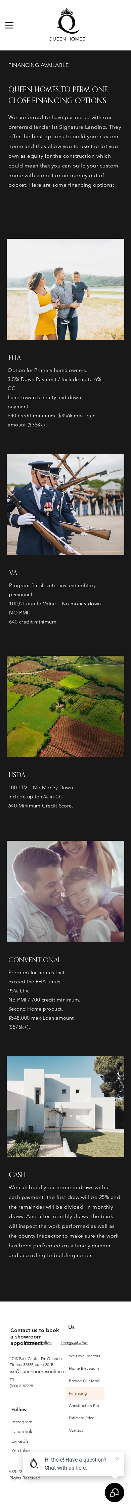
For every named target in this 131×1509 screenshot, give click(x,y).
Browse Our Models (86, 1380)
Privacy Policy (37, 1343)
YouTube (20, 1450)
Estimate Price (81, 1417)
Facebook (21, 1431)
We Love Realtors (84, 1355)
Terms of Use (74, 1343)
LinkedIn (20, 1441)
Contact (76, 1430)
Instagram (22, 1422)
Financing (78, 1393)
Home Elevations (84, 1368)
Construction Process (86, 1405)
